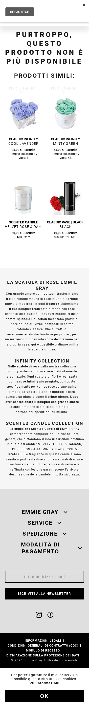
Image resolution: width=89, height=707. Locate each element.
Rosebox (53, 304)
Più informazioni (45, 683)
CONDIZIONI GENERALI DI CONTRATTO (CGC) (43, 645)
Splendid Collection (32, 319)
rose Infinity (28, 381)
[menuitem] (45, 640)
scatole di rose (28, 366)
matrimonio (19, 339)
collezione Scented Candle (34, 429)
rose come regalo (20, 334)
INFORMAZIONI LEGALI (43, 640)
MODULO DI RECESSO (43, 650)
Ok (44, 696)
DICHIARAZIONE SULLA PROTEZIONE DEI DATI (43, 655)
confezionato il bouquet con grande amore (46, 402)
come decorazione (59, 339)
